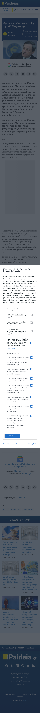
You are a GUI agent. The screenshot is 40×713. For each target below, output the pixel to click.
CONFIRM (12, 435)
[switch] (31, 315)
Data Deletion (7, 444)
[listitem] (20, 309)
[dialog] (20, 356)
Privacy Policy (32, 444)
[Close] (36, 269)
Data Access (20, 444)
